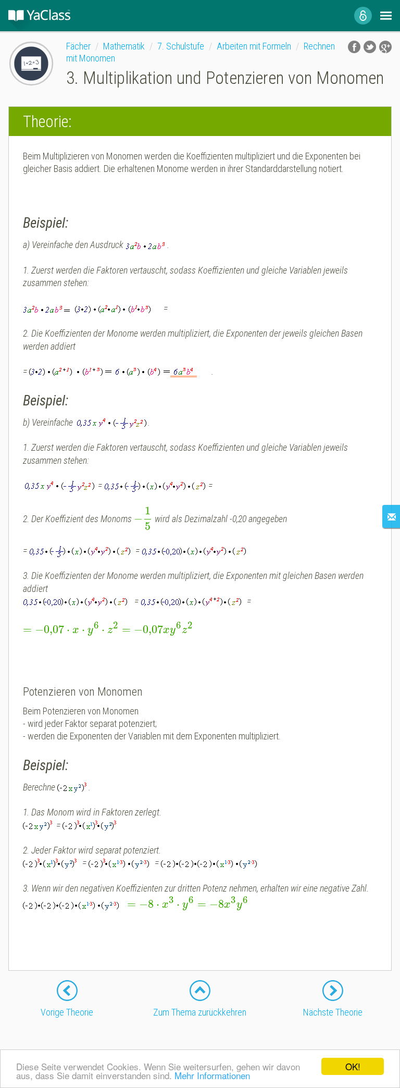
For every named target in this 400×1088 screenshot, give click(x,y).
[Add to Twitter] (370, 47)
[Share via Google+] (385, 47)
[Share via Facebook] (354, 47)
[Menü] (386, 15)
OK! (352, 1066)
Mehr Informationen (212, 1075)
